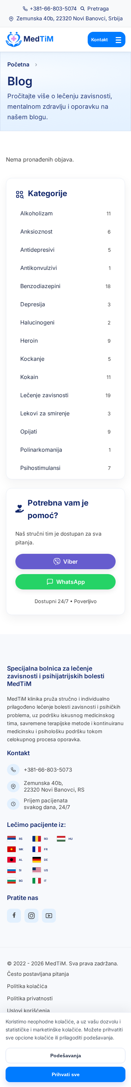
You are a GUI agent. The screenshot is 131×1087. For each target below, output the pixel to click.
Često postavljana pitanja (38, 974)
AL (21, 859)
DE (46, 859)
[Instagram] (31, 916)
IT (45, 880)
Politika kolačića (27, 986)
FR (46, 849)
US (46, 870)
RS (20, 839)
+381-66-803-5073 (48, 769)
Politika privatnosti (30, 998)
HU (70, 839)
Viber (70, 561)
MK (21, 849)
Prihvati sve (66, 1074)
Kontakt (99, 39)
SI (20, 870)
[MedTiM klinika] (33, 39)
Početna (18, 64)
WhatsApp (70, 581)
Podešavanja (65, 1055)
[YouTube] (49, 916)
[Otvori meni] (118, 39)
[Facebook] (14, 916)
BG (21, 880)
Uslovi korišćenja (28, 1011)
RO (46, 839)
